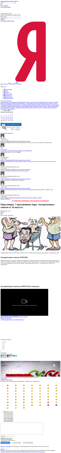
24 (1, 120)
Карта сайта (42, 451)
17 (1, 118)
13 (6, 117)
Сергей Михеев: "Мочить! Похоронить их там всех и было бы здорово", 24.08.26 (21, 197)
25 (3, 120)
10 (1, 117)
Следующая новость (18, 319)
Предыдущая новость (7, 319)
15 (10, 117)
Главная (3, 451)
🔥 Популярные (5, 442)
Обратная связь (9, 451)
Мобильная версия (26, 451)
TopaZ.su (3, 446)
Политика (10, 215)
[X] (8, 356)
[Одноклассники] (3, 356)
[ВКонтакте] (1, 356)
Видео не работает (6, 318)
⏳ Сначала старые (28, 442)
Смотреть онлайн (56, 216)
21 (8, 118)
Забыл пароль (10, 21)
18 (3, 118)
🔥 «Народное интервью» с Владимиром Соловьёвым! (30, 200)
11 (3, 117)
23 (12, 118)
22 (10, 118)
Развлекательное (17, 451)
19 (5, 118)
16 (12, 117)
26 (5, 120)
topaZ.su (3, 449)
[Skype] (16, 356)
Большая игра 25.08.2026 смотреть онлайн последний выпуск (16, 150)
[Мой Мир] (14, 356)
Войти (9, 7)
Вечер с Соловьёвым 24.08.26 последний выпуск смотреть (15, 141)
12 (5, 117)
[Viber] (10, 356)
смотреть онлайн (14, 316)
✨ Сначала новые (16, 442)
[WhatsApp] (12, 356)
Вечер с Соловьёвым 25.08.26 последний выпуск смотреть (15, 169)
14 (8, 117)
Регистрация (4, 7)
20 (6, 118)
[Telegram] (6, 356)
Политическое (35, 451)
